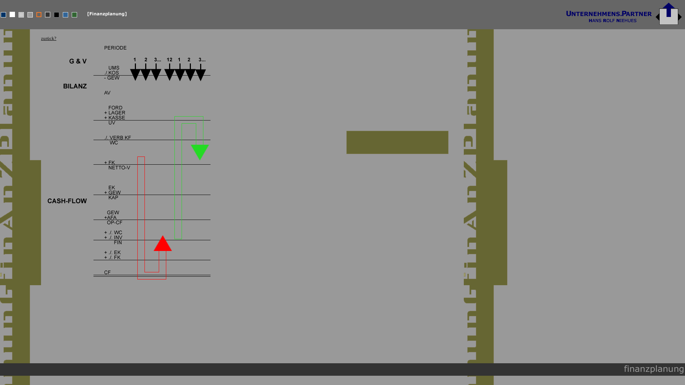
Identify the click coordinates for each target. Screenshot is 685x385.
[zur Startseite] (624, 27)
